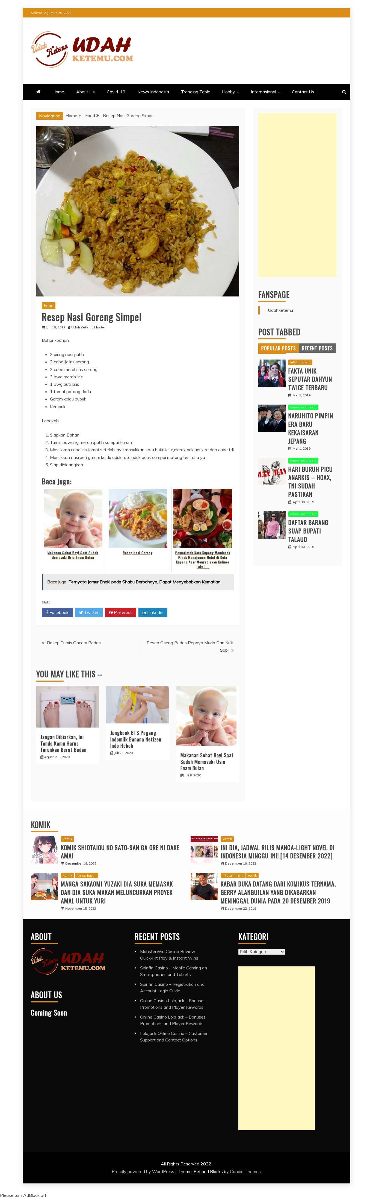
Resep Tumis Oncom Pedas (74, 642)
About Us (85, 91)
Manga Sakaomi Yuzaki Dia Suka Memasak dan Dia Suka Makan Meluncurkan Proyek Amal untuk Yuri (117, 892)
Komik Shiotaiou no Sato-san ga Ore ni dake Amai (120, 851)
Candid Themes (245, 1171)
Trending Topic (195, 91)
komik (67, 839)
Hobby (228, 91)
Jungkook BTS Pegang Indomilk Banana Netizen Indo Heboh (135, 739)
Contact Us (303, 91)
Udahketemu (280, 310)
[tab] (278, 348)
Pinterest (122, 612)
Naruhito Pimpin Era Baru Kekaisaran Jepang (310, 428)
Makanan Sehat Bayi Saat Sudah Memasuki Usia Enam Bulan (207, 761)
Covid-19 (116, 91)
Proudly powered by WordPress (143, 1171)
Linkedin (154, 612)
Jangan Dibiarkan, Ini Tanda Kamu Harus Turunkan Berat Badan (63, 743)
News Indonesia (153, 91)
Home (58, 91)
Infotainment (300, 362)
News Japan (86, 875)
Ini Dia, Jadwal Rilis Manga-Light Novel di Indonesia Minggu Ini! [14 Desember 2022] (278, 851)
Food (49, 305)
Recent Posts (317, 348)
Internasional (263, 91)
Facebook (58, 612)
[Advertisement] (297, 195)
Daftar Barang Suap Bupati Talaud (308, 531)
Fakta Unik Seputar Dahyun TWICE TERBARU (310, 379)
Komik (41, 824)
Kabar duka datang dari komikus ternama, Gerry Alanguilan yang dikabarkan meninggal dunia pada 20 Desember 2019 (278, 892)
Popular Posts (278, 348)
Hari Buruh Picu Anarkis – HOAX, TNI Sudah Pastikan (310, 481)
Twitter (91, 612)
